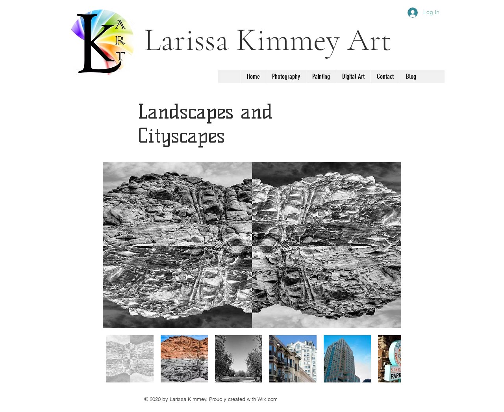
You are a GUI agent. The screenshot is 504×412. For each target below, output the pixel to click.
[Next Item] (387, 245)
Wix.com (268, 399)
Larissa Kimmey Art (267, 40)
